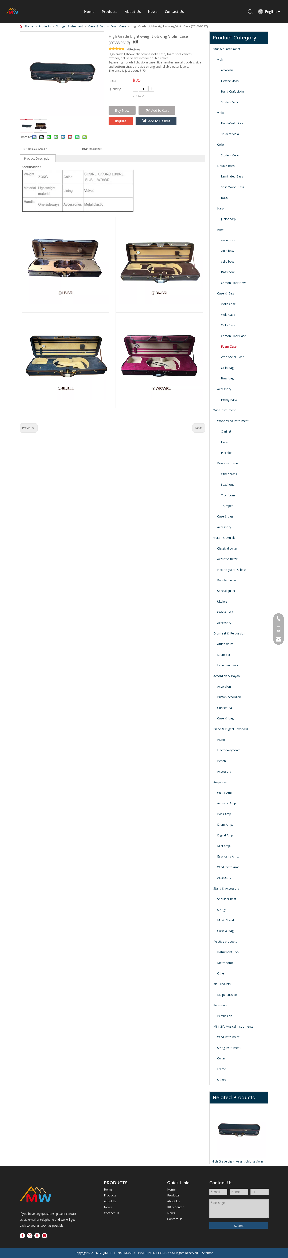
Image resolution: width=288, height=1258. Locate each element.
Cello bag (227, 368)
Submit (239, 1226)
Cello (220, 144)
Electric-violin (230, 81)
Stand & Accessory (226, 888)
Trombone (228, 495)
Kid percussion (227, 995)
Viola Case (228, 315)
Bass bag (227, 378)
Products (110, 11)
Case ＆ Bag (225, 293)
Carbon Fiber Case (233, 336)
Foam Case (229, 346)
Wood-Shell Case (232, 357)
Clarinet (226, 431)
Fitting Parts (229, 400)
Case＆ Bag (225, 612)
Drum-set (223, 655)
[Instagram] (44, 1235)
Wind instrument (224, 410)
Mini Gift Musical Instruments (233, 1026)
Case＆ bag (225, 516)
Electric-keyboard (229, 750)
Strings (221, 910)
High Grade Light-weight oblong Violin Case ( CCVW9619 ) (239, 1161)
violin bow (228, 240)
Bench (221, 761)
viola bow (227, 251)
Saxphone (227, 485)
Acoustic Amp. (227, 803)
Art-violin (227, 70)
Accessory (224, 389)
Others (221, 1080)
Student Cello (230, 155)
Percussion (220, 1005)
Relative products (225, 941)
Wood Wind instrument (233, 421)
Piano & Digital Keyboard (230, 729)
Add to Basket (159, 121)
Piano (221, 740)
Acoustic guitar (227, 559)
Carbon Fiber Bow (233, 283)
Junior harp (228, 219)
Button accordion (229, 697)
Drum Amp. (225, 825)
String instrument (229, 1048)
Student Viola (230, 134)
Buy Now (122, 110)
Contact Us (174, 11)
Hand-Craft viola (232, 123)
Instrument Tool (228, 952)
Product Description (37, 158)
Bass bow (227, 272)
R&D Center (175, 1207)
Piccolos (226, 453)
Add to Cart (160, 110)
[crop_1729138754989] (35, 1195)
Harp (220, 208)
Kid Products (222, 984)
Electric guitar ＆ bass (231, 570)
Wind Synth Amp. (228, 867)
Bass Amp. (224, 814)
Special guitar (226, 591)
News (152, 11)
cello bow (227, 261)
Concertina (224, 708)
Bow (220, 230)
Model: (27, 149)
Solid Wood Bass (232, 187)
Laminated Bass (232, 176)
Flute (224, 442)
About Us (133, 11)
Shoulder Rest (226, 899)
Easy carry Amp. (228, 856)
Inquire (120, 121)
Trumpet (227, 506)
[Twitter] (29, 1235)
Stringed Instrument (226, 49)
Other (221, 973)
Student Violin (230, 102)
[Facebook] (22, 1235)
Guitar (221, 1058)
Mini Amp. (224, 846)
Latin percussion (228, 665)
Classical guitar (227, 548)
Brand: (86, 149)
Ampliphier (220, 782)
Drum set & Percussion (229, 633)
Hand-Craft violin (232, 91)
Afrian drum (225, 644)
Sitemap (207, 1253)
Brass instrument (229, 463)
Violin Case (228, 304)
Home (89, 11)
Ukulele (222, 601)
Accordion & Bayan (226, 676)
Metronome (225, 963)
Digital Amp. (225, 835)
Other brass (229, 474)
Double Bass (226, 166)
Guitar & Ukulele (224, 538)
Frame (221, 1069)
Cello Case (228, 325)
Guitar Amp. (225, 793)
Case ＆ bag (225, 718)
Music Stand (225, 920)
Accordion (224, 686)
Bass (224, 198)
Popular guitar (226, 580)
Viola (220, 113)
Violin (220, 60)
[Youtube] (37, 1235)
